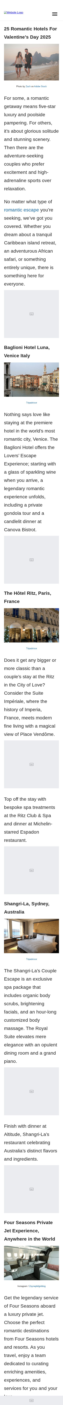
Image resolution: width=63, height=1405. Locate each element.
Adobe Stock (40, 86)
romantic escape (21, 209)
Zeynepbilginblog (37, 1286)
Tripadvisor (31, 402)
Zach (28, 86)
